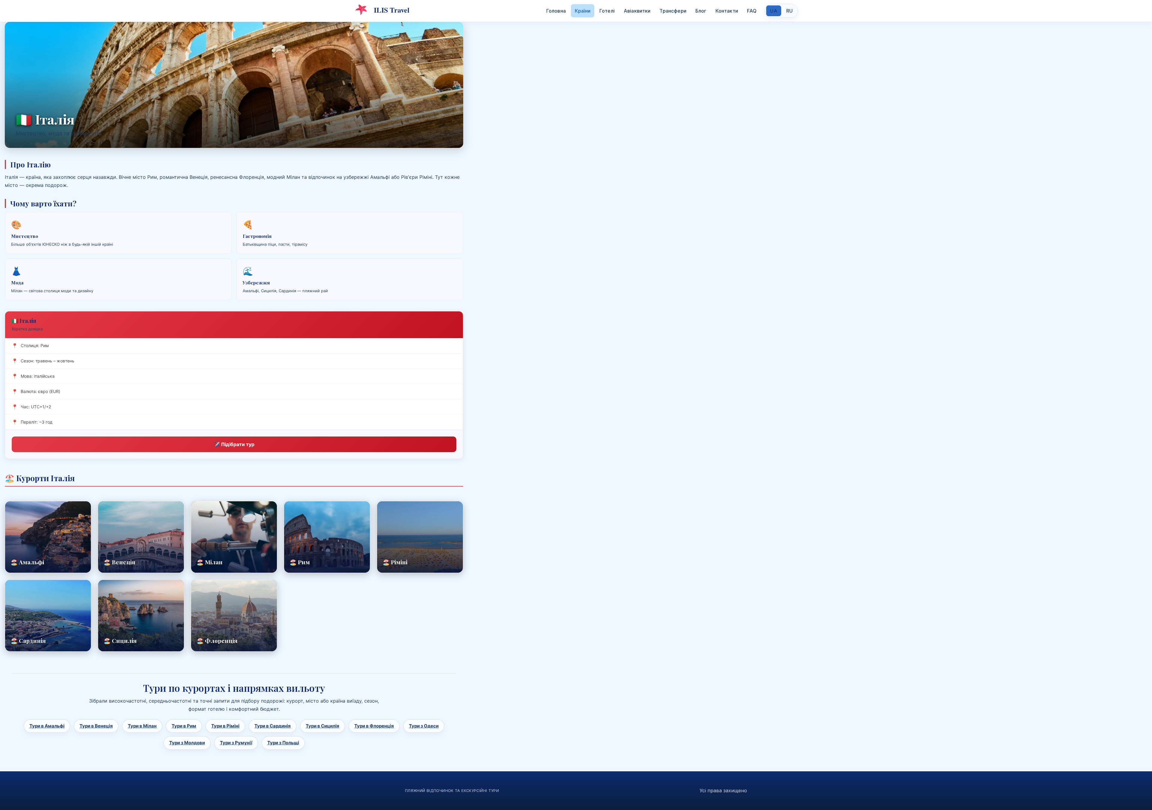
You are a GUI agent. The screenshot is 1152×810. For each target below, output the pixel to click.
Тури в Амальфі (46, 726)
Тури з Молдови (187, 743)
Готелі (607, 11)
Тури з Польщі (283, 743)
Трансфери (672, 11)
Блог (700, 11)
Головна (556, 11)
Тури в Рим (184, 726)
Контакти (727, 11)
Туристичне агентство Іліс (382, 10)
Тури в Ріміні (225, 726)
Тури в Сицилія (322, 726)
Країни (582, 11)
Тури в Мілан (142, 726)
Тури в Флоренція (374, 726)
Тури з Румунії (236, 743)
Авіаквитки (637, 11)
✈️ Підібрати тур (234, 444)
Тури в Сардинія (272, 726)
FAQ (752, 11)
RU (789, 11)
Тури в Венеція (96, 726)
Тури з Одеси (424, 726)
